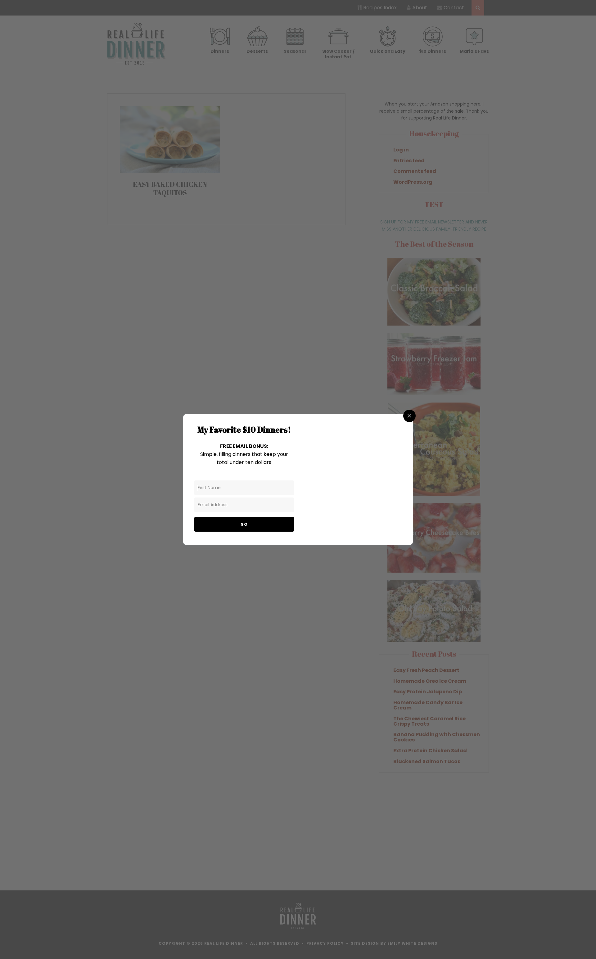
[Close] (409, 416)
